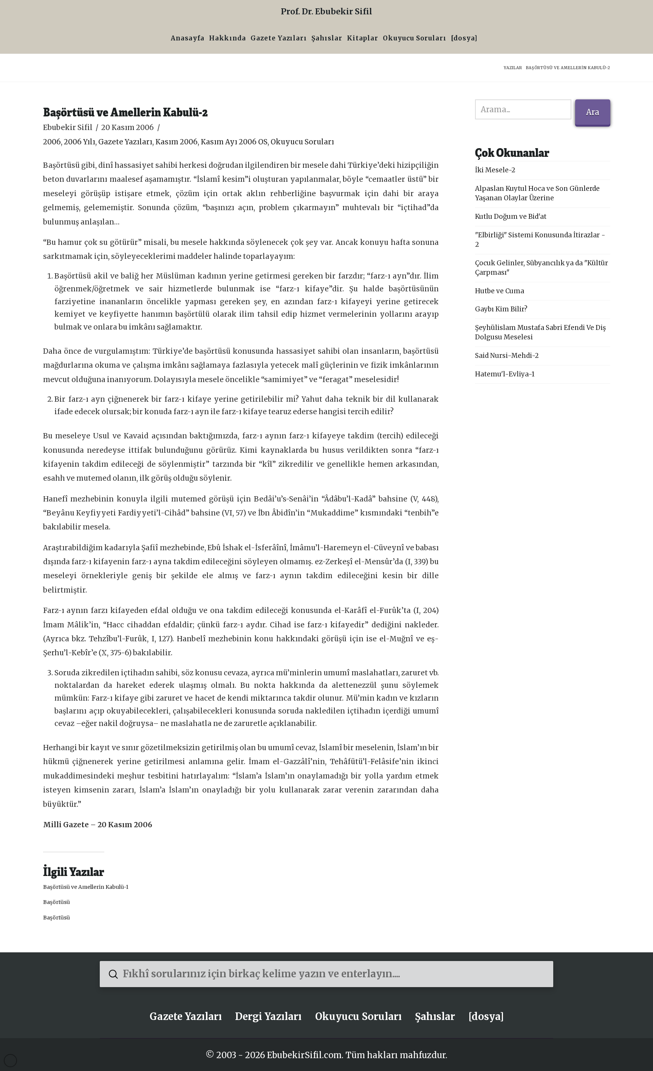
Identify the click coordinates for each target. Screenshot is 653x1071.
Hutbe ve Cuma (499, 291)
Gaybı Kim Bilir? (501, 309)
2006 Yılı (79, 142)
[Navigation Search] (482, 39)
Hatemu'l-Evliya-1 (505, 374)
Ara (592, 112)
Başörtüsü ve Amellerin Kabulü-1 (85, 887)
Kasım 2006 (176, 142)
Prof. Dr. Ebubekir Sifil (326, 11)
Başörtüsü (56, 902)
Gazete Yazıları (125, 142)
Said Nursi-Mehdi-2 (507, 355)
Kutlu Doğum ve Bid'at (510, 216)
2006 (52, 142)
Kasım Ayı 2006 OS (234, 142)
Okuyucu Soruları (302, 142)
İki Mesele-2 (495, 170)
